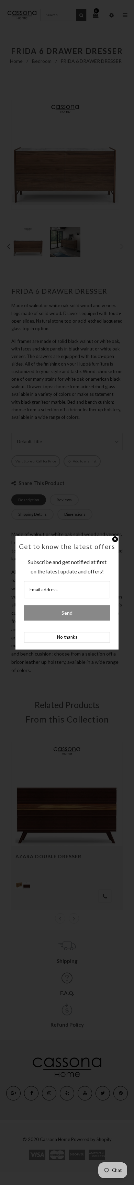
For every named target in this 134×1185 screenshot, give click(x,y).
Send (67, 613)
